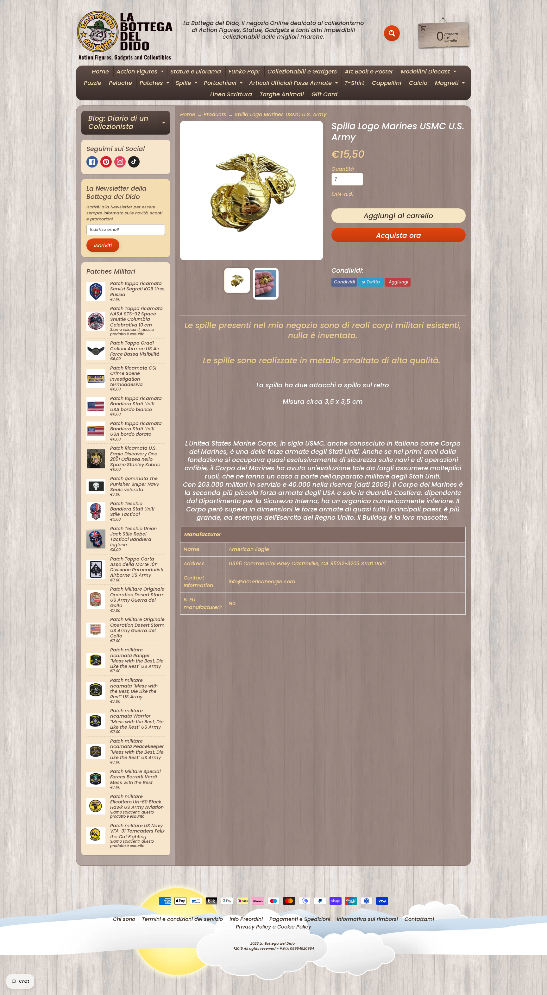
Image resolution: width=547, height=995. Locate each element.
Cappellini (386, 83)
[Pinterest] (106, 162)
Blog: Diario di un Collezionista (129, 123)
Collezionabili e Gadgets (302, 71)
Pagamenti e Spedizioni (299, 919)
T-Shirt (354, 83)
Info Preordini (246, 919)
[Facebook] (92, 162)
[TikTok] (134, 162)
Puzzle (92, 83)
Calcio (418, 83)
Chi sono (124, 919)
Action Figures (141, 72)
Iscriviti (103, 245)
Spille (187, 84)
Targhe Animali (282, 94)
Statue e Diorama (195, 71)
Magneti (451, 84)
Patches (155, 84)
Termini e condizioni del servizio (182, 919)
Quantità (342, 169)
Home (100, 71)
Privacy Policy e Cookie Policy (273, 926)
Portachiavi (224, 84)
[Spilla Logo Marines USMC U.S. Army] (237, 280)
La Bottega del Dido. (278, 943)
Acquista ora (398, 235)
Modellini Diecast (429, 72)
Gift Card (324, 94)
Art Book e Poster (369, 71)
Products (215, 114)
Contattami (419, 919)
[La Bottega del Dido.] (128, 33)
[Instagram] (120, 162)
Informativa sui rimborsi (367, 919)
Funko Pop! (244, 71)
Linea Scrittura (231, 94)
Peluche (120, 83)
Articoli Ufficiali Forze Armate (294, 84)
